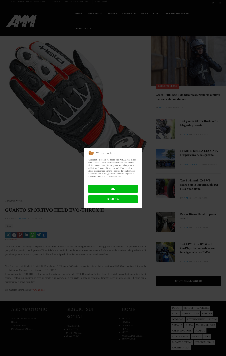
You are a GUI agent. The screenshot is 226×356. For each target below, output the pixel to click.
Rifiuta (113, 199)
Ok (113, 188)
